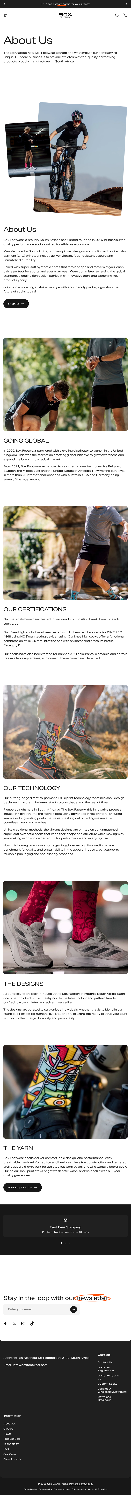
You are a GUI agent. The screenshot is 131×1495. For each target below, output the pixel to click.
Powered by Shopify (81, 1483)
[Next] (126, 4)
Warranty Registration (106, 1369)
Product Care (11, 1438)
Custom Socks (107, 1383)
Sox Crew (9, 1454)
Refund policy (30, 1489)
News (7, 1433)
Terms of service (62, 1489)
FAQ (6, 1449)
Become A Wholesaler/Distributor (112, 1390)
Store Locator (12, 1459)
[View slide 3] (70, 1243)
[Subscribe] (73, 1309)
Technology (11, 1443)
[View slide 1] (61, 1243)
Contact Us (105, 1362)
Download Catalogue (104, 1398)
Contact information (97, 1489)
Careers (8, 1428)
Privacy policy (45, 1489)
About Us (9, 1423)
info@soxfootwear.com (30, 1365)
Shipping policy (79, 1489)
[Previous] (5, 4)
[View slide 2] (65, 1243)
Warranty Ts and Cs (108, 1377)
